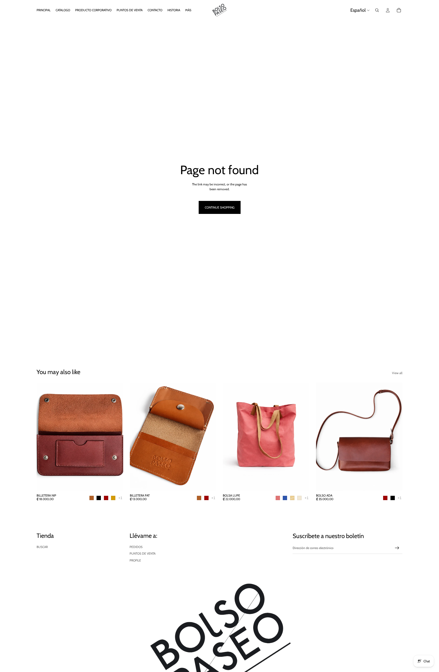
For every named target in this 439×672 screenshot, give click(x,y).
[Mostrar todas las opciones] (120, 498)
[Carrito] (398, 10)
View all (397, 373)
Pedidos (136, 547)
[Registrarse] (397, 548)
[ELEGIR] (115, 483)
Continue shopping (219, 207)
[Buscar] (377, 10)
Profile (135, 560)
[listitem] (188, 10)
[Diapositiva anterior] (44, 437)
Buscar (42, 547)
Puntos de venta (142, 553)
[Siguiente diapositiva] (115, 437)
